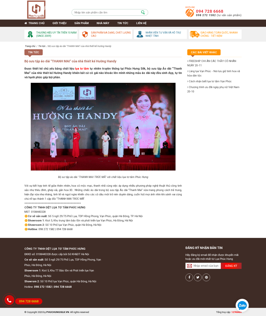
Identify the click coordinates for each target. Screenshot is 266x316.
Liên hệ (141, 23)
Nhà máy (103, 23)
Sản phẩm (81, 23)
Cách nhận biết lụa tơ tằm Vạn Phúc (210, 81)
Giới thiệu (59, 23)
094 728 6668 (209, 11)
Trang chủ (36, 23)
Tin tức (122, 23)
